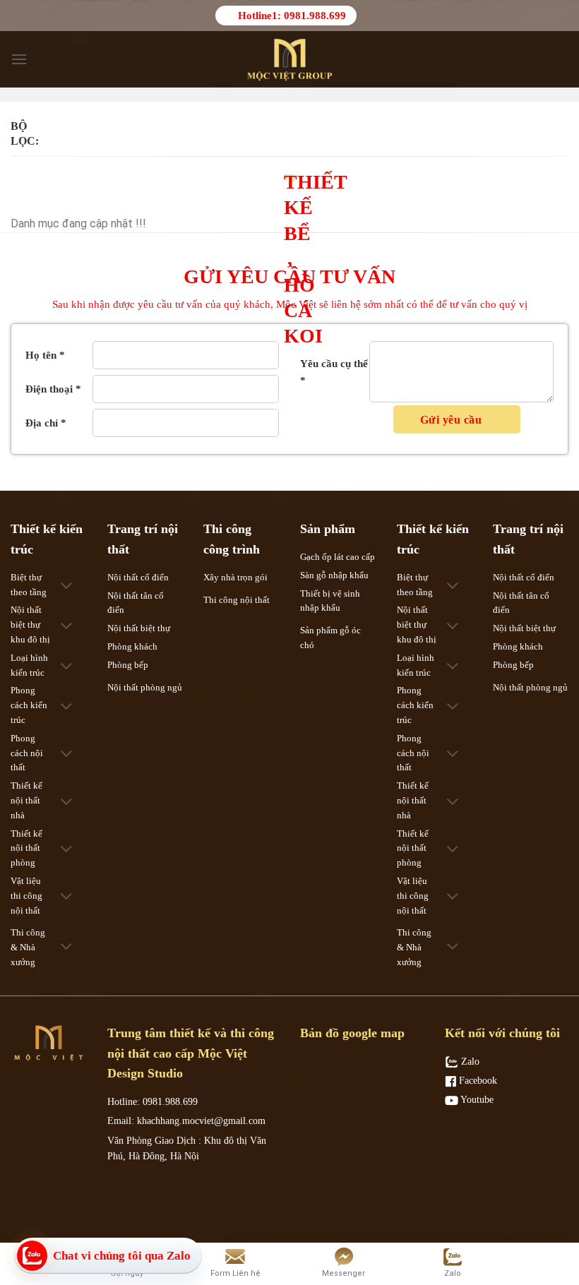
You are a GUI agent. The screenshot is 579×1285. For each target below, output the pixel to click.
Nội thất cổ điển (138, 577)
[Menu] (19, 59)
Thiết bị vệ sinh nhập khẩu (330, 601)
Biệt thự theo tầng (29, 584)
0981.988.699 (315, 15)
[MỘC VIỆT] (289, 59)
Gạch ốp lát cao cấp (337, 556)
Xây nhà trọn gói (235, 577)
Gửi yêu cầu (452, 420)
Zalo (468, 1061)
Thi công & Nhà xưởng (28, 947)
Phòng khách (132, 646)
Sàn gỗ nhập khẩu (334, 575)
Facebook (476, 1080)
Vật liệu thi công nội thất (26, 895)
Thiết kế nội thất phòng (26, 848)
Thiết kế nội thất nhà (26, 800)
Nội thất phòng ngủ (144, 687)
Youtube (476, 1099)
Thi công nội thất (236, 599)
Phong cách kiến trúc (29, 705)
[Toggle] (67, 587)
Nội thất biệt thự (138, 628)
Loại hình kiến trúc (29, 665)
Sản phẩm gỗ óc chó (330, 637)
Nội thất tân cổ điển (135, 603)
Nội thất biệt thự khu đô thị (30, 624)
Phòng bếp (127, 664)
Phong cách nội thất (27, 753)
